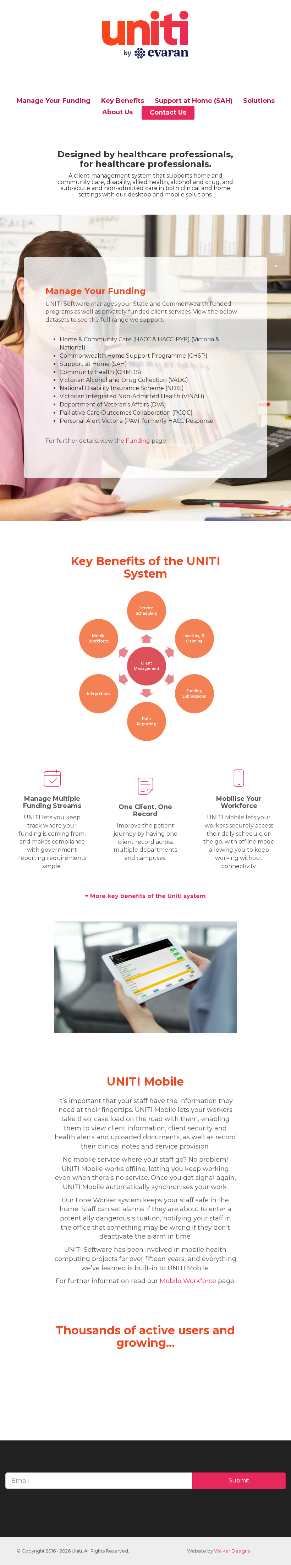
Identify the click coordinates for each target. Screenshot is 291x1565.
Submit (239, 1480)
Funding (139, 440)
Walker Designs (232, 1551)
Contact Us (168, 112)
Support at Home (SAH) (193, 101)
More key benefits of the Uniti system (148, 896)
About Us (117, 112)
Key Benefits (122, 101)
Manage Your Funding (53, 101)
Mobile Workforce (188, 1281)
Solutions (259, 101)
